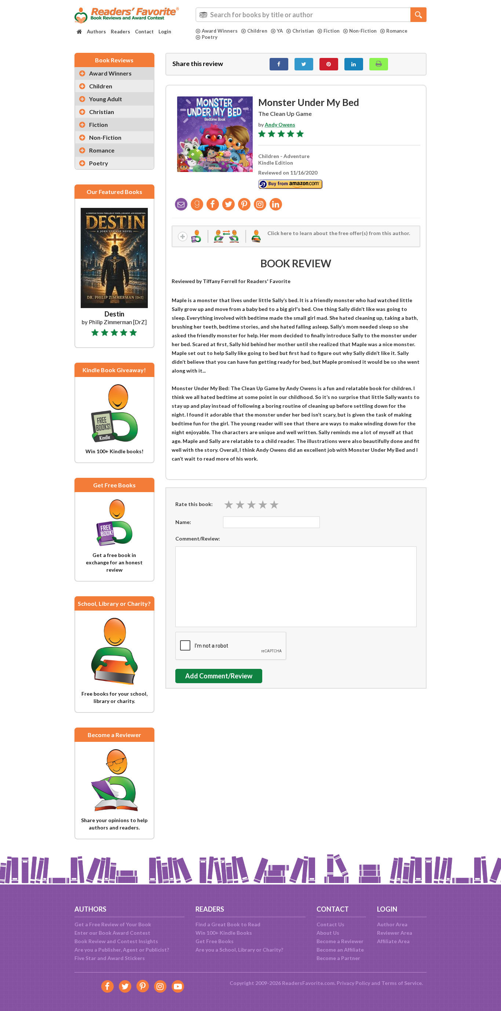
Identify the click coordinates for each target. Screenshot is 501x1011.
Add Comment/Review (218, 676)
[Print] (378, 64)
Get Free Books (214, 941)
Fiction (331, 31)
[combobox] (311, 14)
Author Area (392, 924)
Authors (96, 31)
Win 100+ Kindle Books (223, 933)
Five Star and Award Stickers (109, 958)
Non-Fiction (363, 31)
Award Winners (220, 31)
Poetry (209, 37)
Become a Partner (338, 958)
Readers (120, 31)
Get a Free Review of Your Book (112, 924)
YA (280, 31)
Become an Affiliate (340, 949)
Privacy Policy (353, 983)
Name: (183, 522)
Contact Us (330, 924)
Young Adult (105, 98)
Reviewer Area (394, 933)
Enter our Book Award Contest (112, 933)
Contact (144, 31)
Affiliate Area (393, 941)
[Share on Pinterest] (328, 64)
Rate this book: (194, 504)
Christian (303, 31)
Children (257, 31)
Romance (396, 31)
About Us (328, 933)
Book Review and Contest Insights (116, 941)
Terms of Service (401, 983)
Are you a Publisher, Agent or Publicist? (121, 949)
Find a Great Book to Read (227, 924)
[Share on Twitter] (304, 64)
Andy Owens (280, 124)
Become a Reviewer (340, 941)
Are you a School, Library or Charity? (239, 949)
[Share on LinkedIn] (353, 64)
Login (164, 31)
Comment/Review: (197, 538)
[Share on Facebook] (279, 64)
